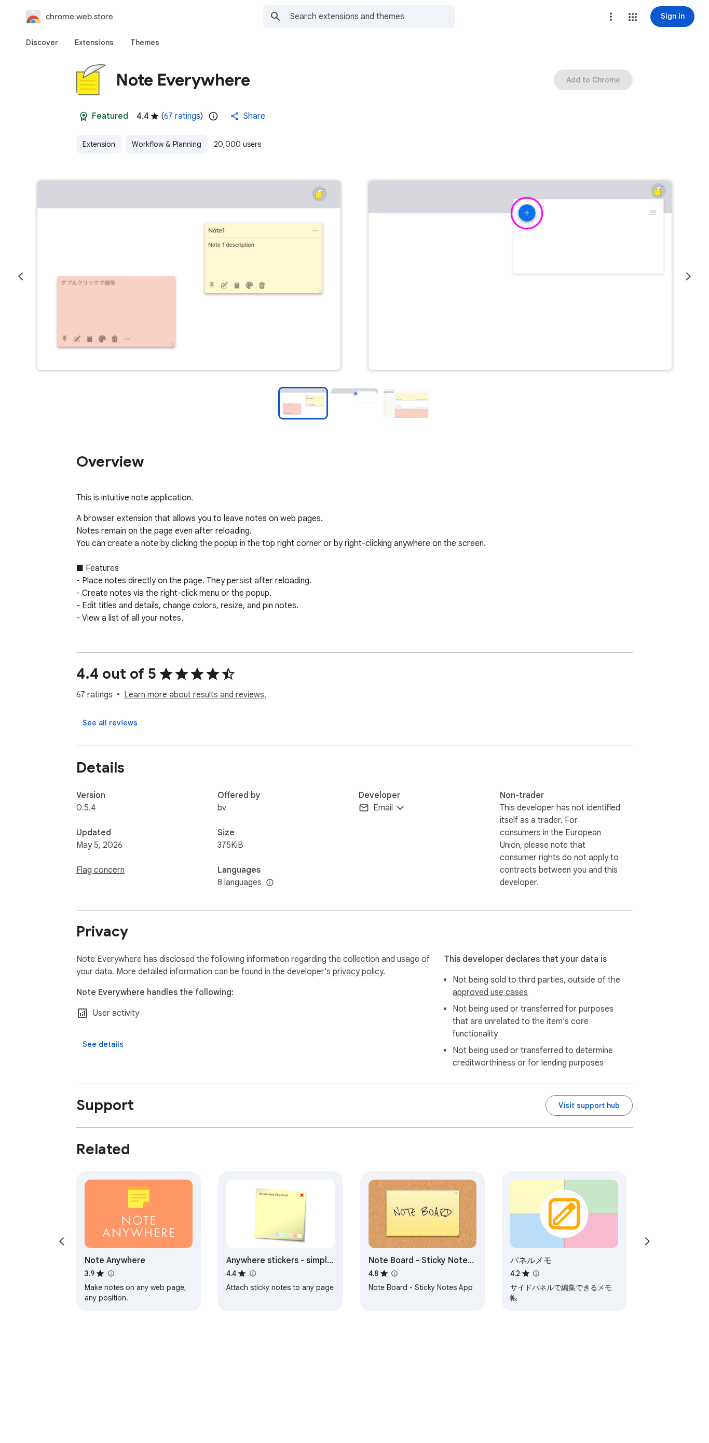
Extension (99, 144)
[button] (632, 17)
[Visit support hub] (589, 1105)
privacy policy (358, 971)
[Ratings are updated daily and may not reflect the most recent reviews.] (213, 116)
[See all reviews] (110, 722)
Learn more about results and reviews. (195, 695)
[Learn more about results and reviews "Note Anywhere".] (110, 1273)
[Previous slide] (20, 276)
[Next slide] (688, 276)
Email (383, 808)
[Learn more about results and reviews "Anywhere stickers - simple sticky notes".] (252, 1273)
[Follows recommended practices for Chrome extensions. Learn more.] (83, 116)
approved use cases (490, 992)
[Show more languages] (270, 883)
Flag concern (100, 870)
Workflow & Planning (166, 144)
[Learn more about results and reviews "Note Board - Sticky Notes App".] (394, 1273)
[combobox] (372, 16)
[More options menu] (611, 16)
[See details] (103, 1044)
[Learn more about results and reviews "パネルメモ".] (536, 1273)
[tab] (42, 42)
